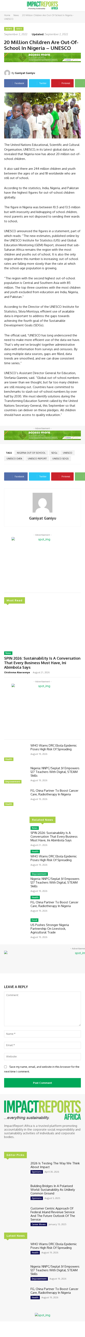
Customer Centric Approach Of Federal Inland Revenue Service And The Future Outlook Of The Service (53, 1213)
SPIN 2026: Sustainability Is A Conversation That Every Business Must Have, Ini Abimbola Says (42, 662)
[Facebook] (7, 1144)
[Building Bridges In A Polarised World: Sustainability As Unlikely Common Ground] (15, 1193)
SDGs (19, 29)
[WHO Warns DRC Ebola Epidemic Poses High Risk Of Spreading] (15, 753)
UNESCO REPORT (37, 458)
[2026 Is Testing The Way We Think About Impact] (15, 1170)
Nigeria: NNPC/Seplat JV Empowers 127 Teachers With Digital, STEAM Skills (55, 771)
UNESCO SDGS (60, 458)
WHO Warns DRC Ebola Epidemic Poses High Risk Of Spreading (54, 747)
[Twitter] (18, 1144)
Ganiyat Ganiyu (25, 73)
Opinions (37, 1171)
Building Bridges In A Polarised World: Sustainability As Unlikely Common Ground (53, 1189)
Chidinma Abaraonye (17, 672)
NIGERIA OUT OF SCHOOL (31, 452)
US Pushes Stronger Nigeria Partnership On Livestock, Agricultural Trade (50, 928)
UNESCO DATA (14, 458)
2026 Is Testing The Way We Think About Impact (55, 1165)
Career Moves (39, 1224)
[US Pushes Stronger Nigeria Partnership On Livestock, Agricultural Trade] (15, 927)
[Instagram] (13, 1144)
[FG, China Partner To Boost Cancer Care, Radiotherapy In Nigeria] (15, 798)
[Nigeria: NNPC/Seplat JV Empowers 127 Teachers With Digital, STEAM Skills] (15, 775)
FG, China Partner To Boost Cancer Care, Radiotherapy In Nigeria (54, 792)
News (16, 15)
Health (8, 759)
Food (34, 920)
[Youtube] (24, 1144)
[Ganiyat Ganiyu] (8, 73)
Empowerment (12, 781)
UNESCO (67, 452)
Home (7, 15)
